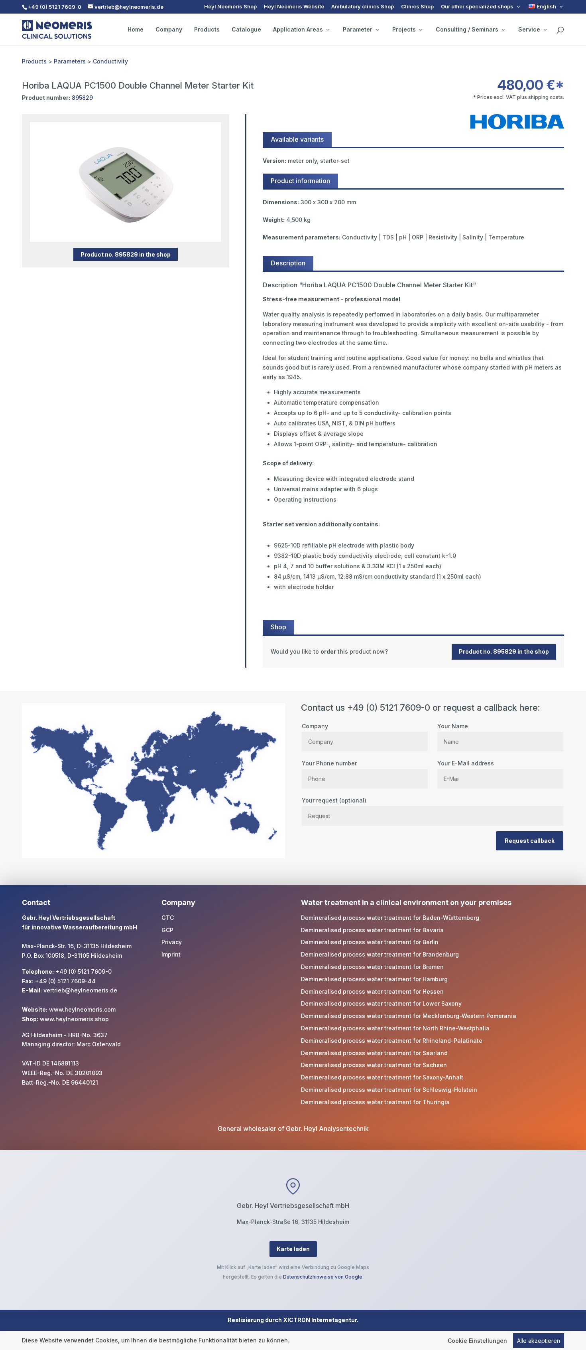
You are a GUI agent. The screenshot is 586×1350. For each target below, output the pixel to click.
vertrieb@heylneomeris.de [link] (80, 990)
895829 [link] (82, 97)
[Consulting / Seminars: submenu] (503, 29)
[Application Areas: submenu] (327, 29)
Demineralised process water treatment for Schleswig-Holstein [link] (389, 1089)
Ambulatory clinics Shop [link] (362, 6)
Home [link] (136, 29)
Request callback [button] (530, 840)
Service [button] (529, 29)
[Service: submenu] (545, 29)
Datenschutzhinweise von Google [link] (322, 1277)
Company (315, 726)
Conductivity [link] (110, 61)
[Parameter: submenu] (377, 29)
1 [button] (110, 225)
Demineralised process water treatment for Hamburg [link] (374, 979)
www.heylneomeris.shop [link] (74, 1019)
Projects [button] (404, 29)
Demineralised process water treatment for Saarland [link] (374, 1053)
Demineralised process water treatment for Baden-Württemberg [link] (390, 917)
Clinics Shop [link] (417, 6)
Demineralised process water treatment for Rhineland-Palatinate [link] (391, 1040)
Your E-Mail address (465, 763)
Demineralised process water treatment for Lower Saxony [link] (381, 1003)
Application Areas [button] (298, 29)
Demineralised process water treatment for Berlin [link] (370, 942)
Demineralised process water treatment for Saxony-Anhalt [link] (382, 1077)
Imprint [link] (171, 954)
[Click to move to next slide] (220, 182)
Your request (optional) (334, 800)
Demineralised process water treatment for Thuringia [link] (375, 1102)
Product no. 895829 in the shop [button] (126, 254)
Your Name (452, 726)
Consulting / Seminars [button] (467, 29)
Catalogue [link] (246, 29)
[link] (546, 6)
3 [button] (132, 225)
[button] (578, 1292)
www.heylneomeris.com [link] (82, 1009)
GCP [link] (167, 930)
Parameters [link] (70, 61)
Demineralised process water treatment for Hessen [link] (372, 991)
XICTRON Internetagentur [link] (320, 1319)
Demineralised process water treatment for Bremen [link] (372, 966)
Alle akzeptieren (538, 1340)
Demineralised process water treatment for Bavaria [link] (372, 930)
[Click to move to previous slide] (30, 182)
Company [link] (168, 29)
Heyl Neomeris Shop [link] (230, 6)
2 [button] (121, 225)
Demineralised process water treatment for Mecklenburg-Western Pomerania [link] (408, 1015)
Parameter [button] (357, 29)
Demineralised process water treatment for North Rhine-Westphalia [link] (395, 1028)
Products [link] (207, 29)
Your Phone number (329, 763)
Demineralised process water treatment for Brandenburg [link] (380, 954)
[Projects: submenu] (420, 29)
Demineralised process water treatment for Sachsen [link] (374, 1064)
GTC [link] (167, 917)
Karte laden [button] (293, 1248)
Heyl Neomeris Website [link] (294, 6)
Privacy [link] (171, 942)
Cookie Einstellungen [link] (477, 1340)
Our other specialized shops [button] (477, 6)
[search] (560, 30)
